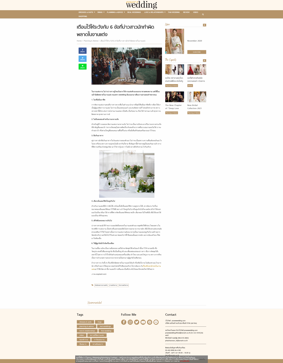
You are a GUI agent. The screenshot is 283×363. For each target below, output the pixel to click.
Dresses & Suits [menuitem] (86, 12)
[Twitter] (137, 322)
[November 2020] (205, 25)
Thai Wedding (106, 330)
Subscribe (197, 52)
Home (79, 40)
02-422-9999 (195, 333)
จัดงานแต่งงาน (123, 285)
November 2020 (194, 41)
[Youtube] (143, 322)
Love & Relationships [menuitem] (153, 12)
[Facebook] (124, 322)
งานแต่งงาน (113, 285)
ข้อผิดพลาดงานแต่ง (101, 285)
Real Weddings (105, 326)
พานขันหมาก (98, 344)
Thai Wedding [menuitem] (174, 12)
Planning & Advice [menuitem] (115, 12)
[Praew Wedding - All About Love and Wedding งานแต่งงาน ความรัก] (141, 5)
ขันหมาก (82, 344)
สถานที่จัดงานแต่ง (97, 335)
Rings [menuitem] (100, 12)
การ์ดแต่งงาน (99, 339)
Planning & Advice (91, 40)
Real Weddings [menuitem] (134, 12)
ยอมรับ (202, 359)
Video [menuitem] (195, 12)
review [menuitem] (186, 12)
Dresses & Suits (85, 322)
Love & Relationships (87, 330)
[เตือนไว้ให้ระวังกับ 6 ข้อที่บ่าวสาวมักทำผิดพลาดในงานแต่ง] (205, 60)
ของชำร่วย (83, 339)
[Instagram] (130, 322)
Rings (99, 322)
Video (81, 335)
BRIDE (190, 86)
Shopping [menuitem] (83, 16)
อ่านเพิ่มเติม (184, 361)
